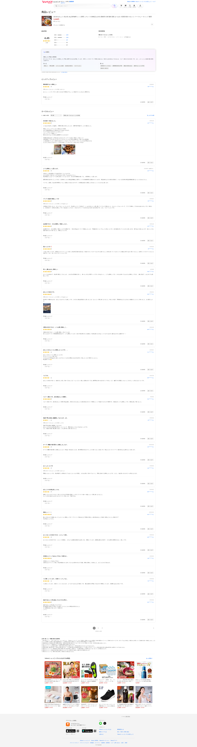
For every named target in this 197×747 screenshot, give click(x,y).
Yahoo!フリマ (114, 740)
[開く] (57, 149)
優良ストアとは (103, 731)
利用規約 (92, 742)
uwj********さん (150, 558)
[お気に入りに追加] (152, 24)
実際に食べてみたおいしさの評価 (72, 115)
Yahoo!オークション (104, 740)
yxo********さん (150, 226)
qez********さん (150, 514)
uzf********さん (151, 420)
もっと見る (149, 658)
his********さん (151, 581)
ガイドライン (97, 742)
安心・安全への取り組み (123, 731)
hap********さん (150, 271)
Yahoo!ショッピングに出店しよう (143, 1)
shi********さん (151, 201)
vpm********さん (150, 329)
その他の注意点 (64, 72)
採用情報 (108, 742)
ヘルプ (153, 1)
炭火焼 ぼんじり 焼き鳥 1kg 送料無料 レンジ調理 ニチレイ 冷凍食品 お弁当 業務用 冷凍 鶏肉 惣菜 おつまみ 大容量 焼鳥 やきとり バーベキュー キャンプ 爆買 (102, 16)
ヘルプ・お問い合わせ (115, 742)
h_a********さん (150, 352)
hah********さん (150, 294)
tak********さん (151, 86)
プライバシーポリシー (74, 742)
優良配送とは (120, 729)
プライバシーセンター (84, 742)
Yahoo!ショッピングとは (105, 729)
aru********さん (151, 123)
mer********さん (150, 602)
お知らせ (101, 734)
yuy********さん (150, 468)
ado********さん (150, 537)
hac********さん (150, 399)
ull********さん (151, 248)
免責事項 (103, 742)
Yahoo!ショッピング (85, 740)
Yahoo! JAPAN (131, 1)
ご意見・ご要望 (124, 742)
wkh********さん (150, 377)
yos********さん (150, 170)
